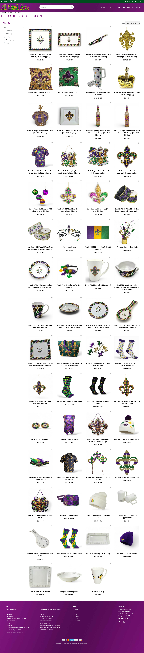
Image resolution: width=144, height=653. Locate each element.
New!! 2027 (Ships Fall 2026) (14, 630)
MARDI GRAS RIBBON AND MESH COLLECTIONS (18, 627)
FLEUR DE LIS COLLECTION (46, 616)
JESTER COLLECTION (45, 623)
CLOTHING (9, 614)
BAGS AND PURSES (11, 609)
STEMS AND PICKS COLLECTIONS (15, 632)
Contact (138, 7)
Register (121, 7)
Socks (9, 31)
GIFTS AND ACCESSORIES (46, 618)
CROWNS (42, 614)
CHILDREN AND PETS (12, 612)
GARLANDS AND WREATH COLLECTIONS (17, 618)
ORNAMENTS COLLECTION (46, 630)
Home (103, 7)
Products (111, 7)
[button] (5, 1)
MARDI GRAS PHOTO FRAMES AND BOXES (50, 625)
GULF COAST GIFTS (11, 621)
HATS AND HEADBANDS (46, 621)
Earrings (10, 40)
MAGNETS (9, 625)
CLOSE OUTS (43, 612)
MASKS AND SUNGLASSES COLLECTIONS (50, 627)
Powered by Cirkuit (72, 647)
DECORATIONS (10, 616)
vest (8, 37)
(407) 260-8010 (123, 618)
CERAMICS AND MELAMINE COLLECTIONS (50, 609)
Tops (9, 34)
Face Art (9, 43)
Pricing (130, 7)
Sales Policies (78, 620)
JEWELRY (9, 623)
